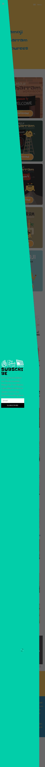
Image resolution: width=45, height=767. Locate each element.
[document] (22, 383)
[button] (3, 3)
